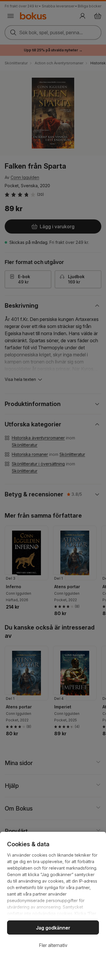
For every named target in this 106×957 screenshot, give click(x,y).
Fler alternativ (53, 945)
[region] (53, 894)
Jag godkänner (53, 928)
